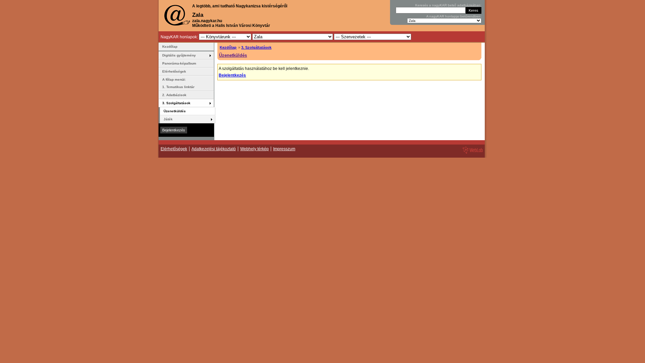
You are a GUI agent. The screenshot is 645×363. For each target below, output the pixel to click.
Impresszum (284, 149)
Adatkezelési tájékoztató (213, 149)
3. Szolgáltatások (256, 47)
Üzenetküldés (233, 55)
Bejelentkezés (232, 75)
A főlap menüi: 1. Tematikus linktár (178, 83)
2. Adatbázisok (174, 95)
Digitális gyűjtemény (179, 55)
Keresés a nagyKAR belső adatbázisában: (448, 5)
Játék (168, 119)
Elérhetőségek (174, 71)
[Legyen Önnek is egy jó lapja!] (472, 153)
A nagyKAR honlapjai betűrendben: (453, 16)
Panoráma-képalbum (179, 63)
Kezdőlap (228, 47)
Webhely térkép (254, 149)
